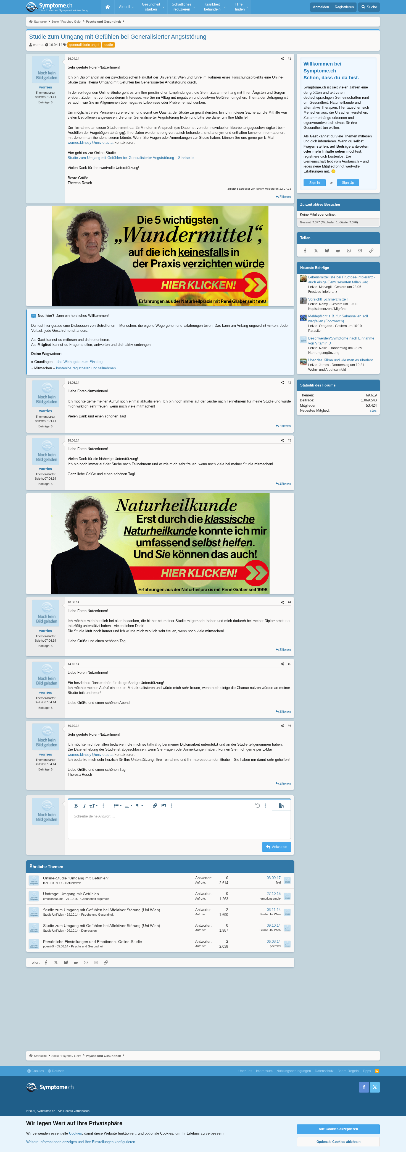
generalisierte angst (84, 45)
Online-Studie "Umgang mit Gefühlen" (76, 878)
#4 (289, 602)
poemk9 (48, 946)
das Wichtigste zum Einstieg (79, 362)
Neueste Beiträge (314, 268)
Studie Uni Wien (53, 914)
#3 (289, 440)
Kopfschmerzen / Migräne (327, 309)
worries (38, 45)
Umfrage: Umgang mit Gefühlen (71, 894)
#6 (289, 725)
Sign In (314, 183)
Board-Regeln (348, 1071)
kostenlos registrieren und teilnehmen (86, 368)
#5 (289, 664)
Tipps (367, 1071)
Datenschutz (324, 1071)
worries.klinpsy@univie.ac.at (91, 142)
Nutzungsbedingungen (293, 1071)
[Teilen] (282, 59)
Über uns (245, 1071)
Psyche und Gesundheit (97, 914)
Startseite (107, 7)
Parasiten (315, 331)
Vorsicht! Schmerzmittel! (328, 299)
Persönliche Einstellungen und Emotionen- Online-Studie (92, 941)
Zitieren (285, 197)
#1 (289, 58)
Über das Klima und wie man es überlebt (340, 360)
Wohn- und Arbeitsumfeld (327, 370)
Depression (89, 930)
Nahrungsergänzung (323, 353)
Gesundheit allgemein (94, 898)
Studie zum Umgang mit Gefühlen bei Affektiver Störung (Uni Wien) (101, 910)
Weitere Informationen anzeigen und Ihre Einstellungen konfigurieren (80, 1142)
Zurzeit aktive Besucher (320, 205)
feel (45, 883)
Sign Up (348, 183)
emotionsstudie (53, 898)
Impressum (264, 1071)
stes (373, 410)
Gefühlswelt (73, 883)
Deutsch (57, 1071)
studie (108, 45)
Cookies (37, 1071)
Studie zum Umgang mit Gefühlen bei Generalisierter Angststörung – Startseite (131, 158)
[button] (126, 7)
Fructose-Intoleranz (322, 292)
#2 (289, 382)
